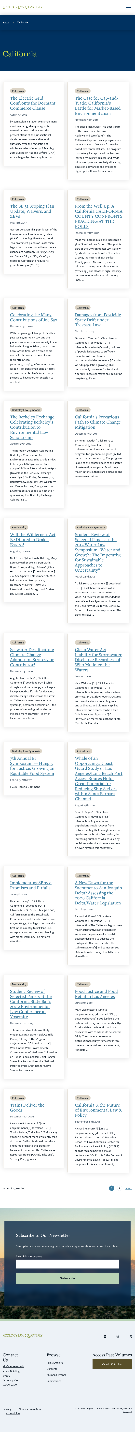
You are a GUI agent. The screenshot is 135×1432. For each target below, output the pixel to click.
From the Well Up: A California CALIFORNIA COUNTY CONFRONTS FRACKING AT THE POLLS (98, 216)
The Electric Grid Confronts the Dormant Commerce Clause (32, 103)
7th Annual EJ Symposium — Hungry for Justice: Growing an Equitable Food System (32, 766)
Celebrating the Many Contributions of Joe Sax (33, 317)
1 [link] (111, 1188)
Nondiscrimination (30, 1409)
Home (6, 22)
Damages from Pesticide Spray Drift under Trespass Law (98, 319)
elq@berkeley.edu (13, 1366)
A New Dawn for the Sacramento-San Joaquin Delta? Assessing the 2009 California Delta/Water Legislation (98, 892)
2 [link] (119, 1188)
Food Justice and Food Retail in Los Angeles (96, 994)
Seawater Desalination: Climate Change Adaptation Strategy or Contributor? (32, 657)
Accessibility (13, 1413)
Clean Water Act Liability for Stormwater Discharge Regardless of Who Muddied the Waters (98, 659)
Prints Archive (55, 1362)
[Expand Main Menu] (128, 7)
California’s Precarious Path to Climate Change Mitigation (98, 421)
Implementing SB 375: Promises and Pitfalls (31, 885)
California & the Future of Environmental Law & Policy (98, 1110)
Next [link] (128, 1188)
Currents (52, 1369)
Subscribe (67, 1278)
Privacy (7, 1409)
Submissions (54, 1381)
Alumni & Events (56, 1375)
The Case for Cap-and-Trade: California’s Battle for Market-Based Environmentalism (98, 105)
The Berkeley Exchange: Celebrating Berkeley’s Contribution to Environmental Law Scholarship (32, 427)
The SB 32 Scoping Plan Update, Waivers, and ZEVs (32, 211)
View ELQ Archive (112, 1364)
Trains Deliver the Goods (27, 1107)
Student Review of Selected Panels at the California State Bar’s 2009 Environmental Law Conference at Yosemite (31, 1004)
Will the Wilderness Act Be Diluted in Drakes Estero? (32, 539)
